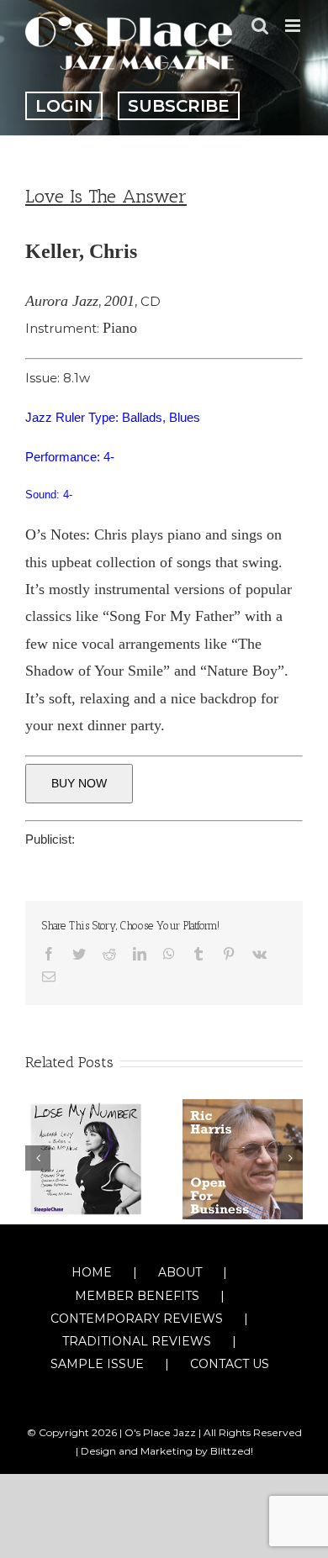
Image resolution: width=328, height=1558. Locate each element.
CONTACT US (229, 1363)
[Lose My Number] (85, 1158)
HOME (91, 1272)
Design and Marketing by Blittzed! (167, 1451)
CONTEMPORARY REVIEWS (136, 1318)
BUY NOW (79, 783)
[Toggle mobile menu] (294, 25)
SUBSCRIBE (179, 106)
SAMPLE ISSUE (97, 1363)
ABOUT (180, 1272)
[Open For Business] (243, 1158)
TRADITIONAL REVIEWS (136, 1341)
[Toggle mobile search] (259, 25)
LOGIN (64, 106)
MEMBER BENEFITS (137, 1295)
